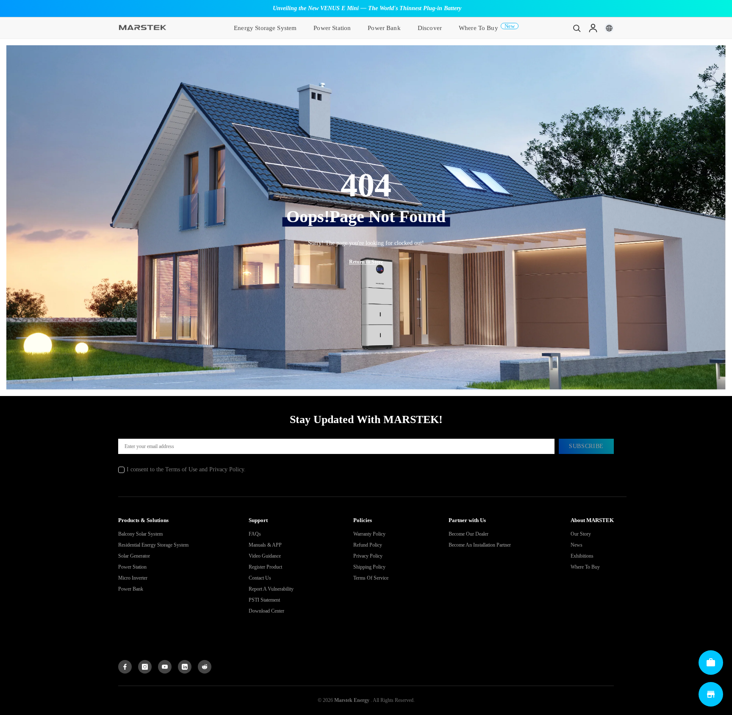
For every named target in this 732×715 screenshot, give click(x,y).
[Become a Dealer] (711, 662)
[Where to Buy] (711, 694)
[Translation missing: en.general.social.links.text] (184, 667)
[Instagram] (145, 667)
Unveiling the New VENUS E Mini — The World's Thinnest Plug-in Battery (367, 8)
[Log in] (593, 28)
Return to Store (366, 261)
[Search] (577, 28)
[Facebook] (125, 667)
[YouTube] (165, 667)
